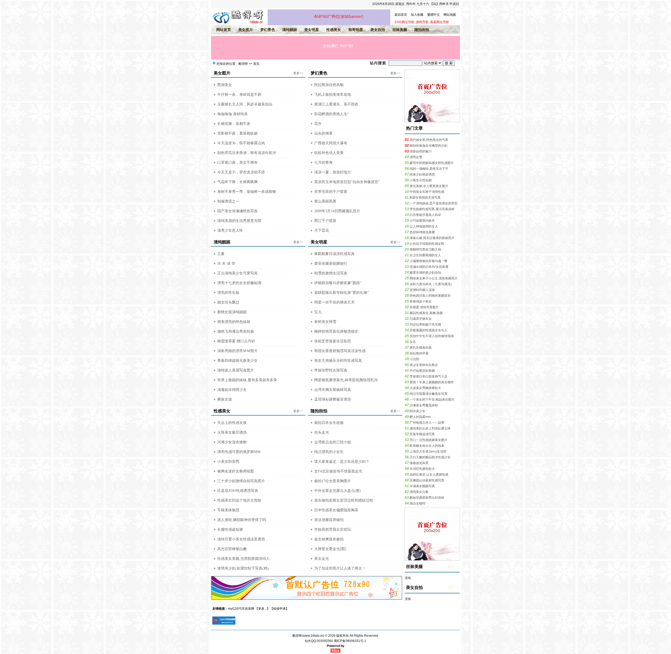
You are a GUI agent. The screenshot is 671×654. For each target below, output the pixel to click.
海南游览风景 (419, 463)
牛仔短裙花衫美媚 (422, 371)
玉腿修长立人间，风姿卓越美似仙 (244, 104)
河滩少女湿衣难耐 (232, 442)
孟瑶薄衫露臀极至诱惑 (332, 399)
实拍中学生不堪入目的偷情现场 (432, 336)
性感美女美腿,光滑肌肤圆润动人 (243, 559)
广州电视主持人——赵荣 (427, 422)
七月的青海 (323, 162)
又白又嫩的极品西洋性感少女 (430, 457)
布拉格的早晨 (419, 353)
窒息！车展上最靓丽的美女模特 (432, 382)
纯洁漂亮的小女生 (329, 452)
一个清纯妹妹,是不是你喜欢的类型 (434, 203)
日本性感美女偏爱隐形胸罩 (336, 510)
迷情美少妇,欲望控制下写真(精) (243, 568)
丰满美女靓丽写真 (422, 486)
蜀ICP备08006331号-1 (350, 641)
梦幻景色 (267, 30)
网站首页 (223, 30)
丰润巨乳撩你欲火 (422, 469)
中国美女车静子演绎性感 (427, 192)
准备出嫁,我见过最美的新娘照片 (432, 238)
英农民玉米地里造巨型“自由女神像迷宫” (347, 182)
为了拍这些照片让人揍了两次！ (340, 568)
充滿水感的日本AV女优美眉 (429, 267)
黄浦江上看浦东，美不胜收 (336, 104)
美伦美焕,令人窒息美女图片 (429, 186)
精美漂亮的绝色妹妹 (233, 322)
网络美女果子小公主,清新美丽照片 (434, 278)
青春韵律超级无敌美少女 (237, 361)
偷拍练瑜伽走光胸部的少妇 (428, 145)
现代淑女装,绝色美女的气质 (429, 140)
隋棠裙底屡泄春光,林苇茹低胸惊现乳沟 (346, 380)
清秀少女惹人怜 (230, 230)
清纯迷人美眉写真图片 (235, 370)
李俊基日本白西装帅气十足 (428, 376)
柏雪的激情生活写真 (330, 273)
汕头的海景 (323, 133)
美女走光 (321, 559)
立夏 (221, 254)
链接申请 (279, 608)
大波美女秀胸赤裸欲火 (425, 388)
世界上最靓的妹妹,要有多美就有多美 (247, 380)
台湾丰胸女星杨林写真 (332, 390)
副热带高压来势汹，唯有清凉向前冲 (246, 153)
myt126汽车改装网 (241, 608)
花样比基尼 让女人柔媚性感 (429, 474)
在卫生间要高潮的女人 (425, 255)
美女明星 (311, 30)
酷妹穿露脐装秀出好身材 (427, 497)
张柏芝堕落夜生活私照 (332, 341)
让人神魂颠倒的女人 (424, 226)
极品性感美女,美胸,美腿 (426, 313)
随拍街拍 (421, 30)
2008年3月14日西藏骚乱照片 (337, 211)
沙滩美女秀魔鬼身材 (424, 405)
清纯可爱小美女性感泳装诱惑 (241, 539)
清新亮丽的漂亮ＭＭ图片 (237, 351)
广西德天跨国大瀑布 (330, 143)
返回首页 (400, 15)
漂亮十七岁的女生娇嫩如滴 (239, 283)
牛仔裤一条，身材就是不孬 (239, 95)
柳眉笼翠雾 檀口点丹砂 (236, 341)
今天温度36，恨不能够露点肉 (241, 143)
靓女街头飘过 (228, 302)
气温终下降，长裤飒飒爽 (237, 182)
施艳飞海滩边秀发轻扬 (235, 331)
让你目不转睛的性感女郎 (427, 244)
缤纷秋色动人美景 (329, 153)
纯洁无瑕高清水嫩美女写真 (428, 394)
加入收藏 (417, 15)
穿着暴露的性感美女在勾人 (428, 330)
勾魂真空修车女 (421, 319)
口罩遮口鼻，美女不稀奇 (237, 162)
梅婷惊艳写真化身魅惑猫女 (336, 331)
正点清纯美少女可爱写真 (237, 273)
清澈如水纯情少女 (232, 390)
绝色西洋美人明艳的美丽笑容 (430, 295)
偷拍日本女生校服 (329, 423)
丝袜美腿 (399, 30)
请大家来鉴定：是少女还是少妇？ (341, 462)
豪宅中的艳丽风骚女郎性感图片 (432, 163)
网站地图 (449, 15)
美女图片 (245, 30)
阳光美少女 (417, 411)
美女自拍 (377, 30)
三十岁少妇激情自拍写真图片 (241, 481)
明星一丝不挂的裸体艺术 (334, 302)
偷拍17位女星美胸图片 (332, 481)
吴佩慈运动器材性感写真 (427, 480)
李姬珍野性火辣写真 (330, 370)
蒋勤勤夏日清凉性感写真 (334, 254)
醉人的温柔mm (420, 417)
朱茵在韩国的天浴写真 (425, 197)
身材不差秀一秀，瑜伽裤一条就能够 (246, 192)
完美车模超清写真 (422, 434)
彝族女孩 (224, 399)
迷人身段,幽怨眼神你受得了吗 (241, 520)
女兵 (413, 342)
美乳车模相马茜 (421, 347)
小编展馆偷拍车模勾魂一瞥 (428, 261)
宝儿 (318, 312)
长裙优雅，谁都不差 (233, 124)
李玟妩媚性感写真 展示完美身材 (432, 209)
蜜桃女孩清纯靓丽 (232, 312)
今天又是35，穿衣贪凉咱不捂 (241, 172)
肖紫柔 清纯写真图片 (424, 307)
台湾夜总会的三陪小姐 (332, 442)
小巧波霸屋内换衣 (422, 220)
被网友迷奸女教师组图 (235, 471)
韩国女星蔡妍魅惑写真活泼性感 (340, 351)
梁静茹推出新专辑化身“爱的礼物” (341, 293)
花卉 (318, 124)
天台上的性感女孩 (232, 423)
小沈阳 (414, 359)
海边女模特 (417, 503)
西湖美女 (224, 85)
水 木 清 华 (226, 263)
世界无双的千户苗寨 (330, 192)
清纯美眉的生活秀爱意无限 (239, 221)
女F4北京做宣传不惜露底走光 (338, 471)
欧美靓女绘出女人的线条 (427, 446)
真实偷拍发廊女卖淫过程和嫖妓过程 (343, 500)
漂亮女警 (416, 157)
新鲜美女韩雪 (325, 322)
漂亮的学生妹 (228, 293)
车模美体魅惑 (228, 510)
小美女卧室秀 (228, 462)
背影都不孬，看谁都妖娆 (237, 133)
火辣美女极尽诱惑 (232, 432)
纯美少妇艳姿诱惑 (422, 174)
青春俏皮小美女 (421, 301)
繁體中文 (433, 15)
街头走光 (321, 432)
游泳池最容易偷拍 (329, 520)
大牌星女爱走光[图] (330, 549)
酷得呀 (243, 64)
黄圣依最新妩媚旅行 (330, 263)
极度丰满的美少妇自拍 (425, 272)
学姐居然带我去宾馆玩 (332, 529)
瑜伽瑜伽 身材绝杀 (232, 114)
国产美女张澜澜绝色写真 (237, 211)
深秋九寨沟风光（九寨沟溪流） (432, 284)
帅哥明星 (355, 30)
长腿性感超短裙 (230, 529)
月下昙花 (321, 230)
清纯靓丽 (289, 30)
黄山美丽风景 (325, 201)
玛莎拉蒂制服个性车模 (425, 324)
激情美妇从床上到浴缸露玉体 (430, 428)
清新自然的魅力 (421, 151)
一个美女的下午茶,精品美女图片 (432, 399)
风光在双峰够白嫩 (232, 549)
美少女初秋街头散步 (424, 365)
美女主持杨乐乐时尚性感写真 (338, 361)
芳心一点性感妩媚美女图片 (428, 440)
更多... (262, 608)
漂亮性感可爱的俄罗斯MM (238, 452)
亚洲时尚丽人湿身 (422, 290)
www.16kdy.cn (313, 635)
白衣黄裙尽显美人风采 (425, 215)
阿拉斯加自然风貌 (329, 85)
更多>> (298, 73)
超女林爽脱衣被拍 (329, 539)
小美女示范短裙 (421, 180)
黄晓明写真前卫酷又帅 (425, 249)
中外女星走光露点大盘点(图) (337, 491)
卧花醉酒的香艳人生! (331, 114)
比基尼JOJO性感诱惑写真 (237, 491)
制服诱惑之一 (228, 201)
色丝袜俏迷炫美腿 (422, 232)
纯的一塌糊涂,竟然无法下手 (429, 169)
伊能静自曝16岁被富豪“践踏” (337, 283)
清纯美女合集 (419, 492)
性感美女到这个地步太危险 (239, 500)
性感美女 (333, 30)
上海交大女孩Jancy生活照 (428, 451)
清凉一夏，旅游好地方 (332, 172)
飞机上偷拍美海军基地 (332, 95)
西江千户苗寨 (325, 221)
